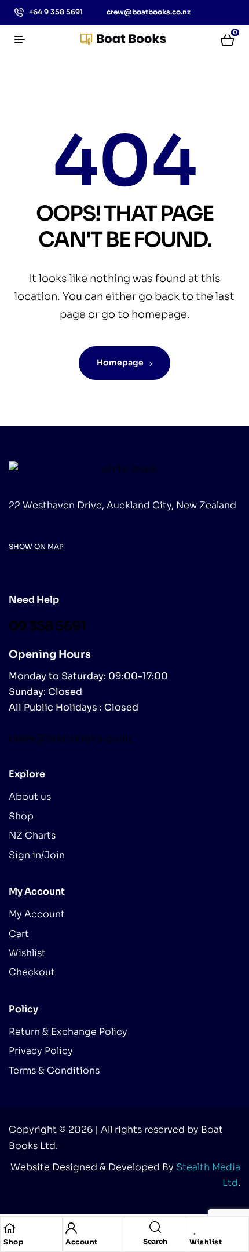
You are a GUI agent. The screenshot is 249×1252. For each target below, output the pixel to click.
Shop (13, 1242)
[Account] (71, 1228)
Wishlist (205, 1242)
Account (81, 1242)
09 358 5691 (47, 626)
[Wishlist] (195, 1228)
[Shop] (9, 1228)
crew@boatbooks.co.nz (71, 738)
